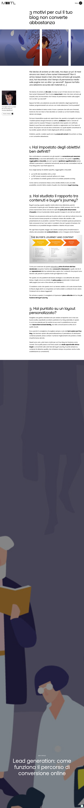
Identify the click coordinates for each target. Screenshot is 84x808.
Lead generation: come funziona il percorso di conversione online (42, 766)
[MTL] (9, 3)
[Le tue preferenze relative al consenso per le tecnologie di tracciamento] (82, 806)
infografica (54, 266)
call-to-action (56, 280)
